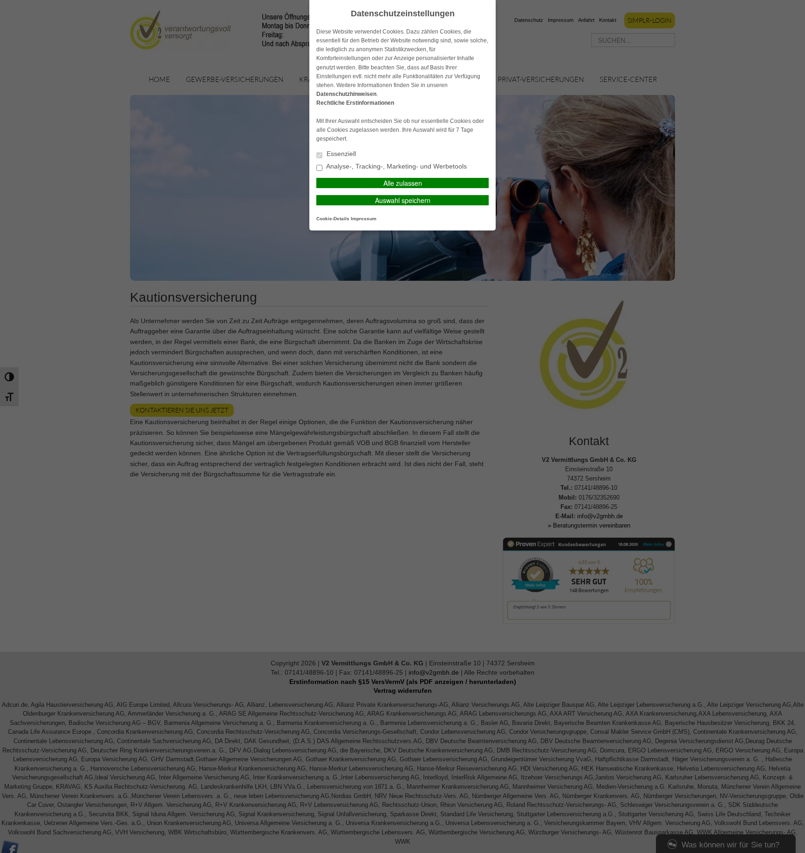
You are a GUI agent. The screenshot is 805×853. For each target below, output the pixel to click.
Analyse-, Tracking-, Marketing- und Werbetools (396, 166)
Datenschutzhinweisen (346, 94)
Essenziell (340, 153)
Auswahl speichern (402, 200)
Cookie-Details (332, 218)
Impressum (363, 218)
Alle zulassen (402, 183)
